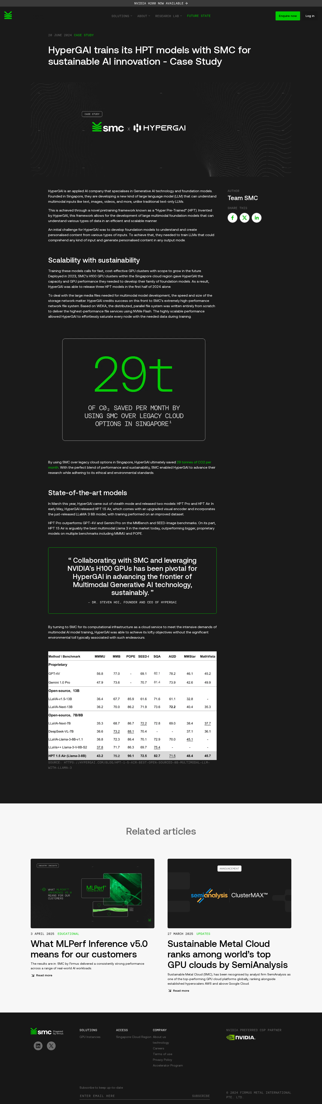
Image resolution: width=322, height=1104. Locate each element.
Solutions (120, 16)
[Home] (24, 16)
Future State (199, 16)
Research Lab (167, 16)
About (142, 16)
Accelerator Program (168, 1065)
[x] (244, 218)
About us (159, 1037)
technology (161, 1043)
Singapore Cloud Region (133, 1037)
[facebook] (232, 218)
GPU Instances (90, 1037)
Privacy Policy (162, 1060)
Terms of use (162, 1054)
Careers (158, 1048)
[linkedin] (257, 218)
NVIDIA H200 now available (159, 3)
